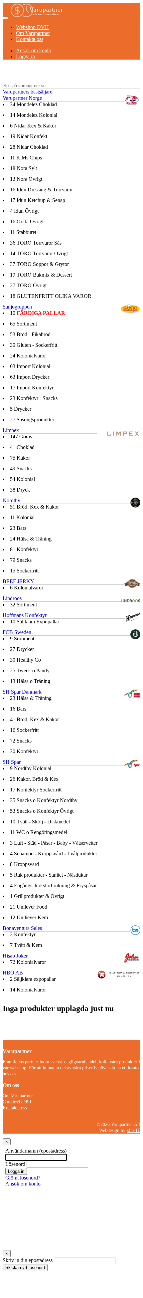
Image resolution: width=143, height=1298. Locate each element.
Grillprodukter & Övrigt (37, 896)
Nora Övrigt (26, 179)
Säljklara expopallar (33, 979)
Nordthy (11, 500)
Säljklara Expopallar (34, 621)
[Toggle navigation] (5, 18)
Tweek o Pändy (30, 670)
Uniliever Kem (29, 917)
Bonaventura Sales (22, 928)
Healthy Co (25, 660)
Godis (21, 436)
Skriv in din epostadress (28, 1260)
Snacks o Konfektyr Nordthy (43, 800)
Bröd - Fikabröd (30, 334)
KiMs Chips (26, 157)
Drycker (20, 409)
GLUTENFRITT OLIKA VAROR (50, 296)
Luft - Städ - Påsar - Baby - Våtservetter (53, 843)
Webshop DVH (32, 27)
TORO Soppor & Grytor (39, 264)
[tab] (71, 92)
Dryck (20, 490)
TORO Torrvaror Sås (36, 243)
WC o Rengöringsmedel (38, 832)
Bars (18, 528)
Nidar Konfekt (28, 136)
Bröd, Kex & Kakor (34, 507)
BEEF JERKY (18, 581)
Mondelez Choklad (33, 104)
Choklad (22, 447)
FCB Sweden (17, 632)
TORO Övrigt (28, 285)
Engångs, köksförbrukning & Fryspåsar (53, 885)
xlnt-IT (133, 1130)
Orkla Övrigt (27, 221)
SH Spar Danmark (22, 692)
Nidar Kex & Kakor (33, 125)
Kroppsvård (24, 864)
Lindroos (12, 598)
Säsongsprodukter (32, 419)
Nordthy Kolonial (30, 768)
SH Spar (12, 762)
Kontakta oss (29, 39)
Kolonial (22, 479)
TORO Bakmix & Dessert (41, 275)
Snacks (21, 468)
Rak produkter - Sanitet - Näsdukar (48, 875)
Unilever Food (28, 907)
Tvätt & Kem (26, 945)
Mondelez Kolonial (33, 115)
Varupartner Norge (22, 98)
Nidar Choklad (29, 147)
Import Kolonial (30, 366)
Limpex (11, 430)
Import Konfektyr (32, 387)
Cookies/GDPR (17, 1101)
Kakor (20, 458)
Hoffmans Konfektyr (25, 615)
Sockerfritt (24, 570)
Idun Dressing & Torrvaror (41, 189)
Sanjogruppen (17, 307)
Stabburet (23, 232)
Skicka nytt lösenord (25, 1267)
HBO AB (13, 972)
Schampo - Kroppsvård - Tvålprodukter (53, 853)
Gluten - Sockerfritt (33, 345)
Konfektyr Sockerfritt (36, 789)
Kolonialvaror (28, 355)
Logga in (25, 56)
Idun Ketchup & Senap (37, 200)
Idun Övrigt (24, 211)
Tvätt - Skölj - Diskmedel (40, 821)
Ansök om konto (33, 50)
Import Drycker (29, 377)
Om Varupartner (33, 33)
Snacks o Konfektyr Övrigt (41, 811)
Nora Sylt (23, 168)
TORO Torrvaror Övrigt (39, 253)
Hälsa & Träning (31, 538)
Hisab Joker (15, 956)
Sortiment (23, 323)
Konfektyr (24, 549)
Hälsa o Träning (30, 681)
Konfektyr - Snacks (34, 398)
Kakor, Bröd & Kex (34, 779)
